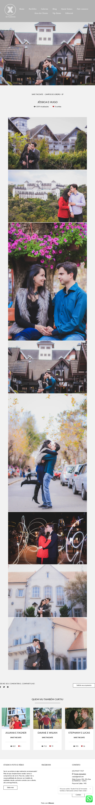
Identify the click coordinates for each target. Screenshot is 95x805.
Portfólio (33, 9)
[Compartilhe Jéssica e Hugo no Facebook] (0, 687)
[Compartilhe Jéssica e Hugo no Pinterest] (8, 687)
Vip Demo (56, 13)
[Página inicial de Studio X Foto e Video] (10, 11)
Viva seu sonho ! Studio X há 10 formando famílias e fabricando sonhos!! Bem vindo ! (73, 790)
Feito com (47, 803)
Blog (55, 9)
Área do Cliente (41, 13)
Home (21, 9)
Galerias (44, 9)
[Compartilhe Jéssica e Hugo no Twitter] (4, 687)
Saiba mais (10, 787)
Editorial (69, 13)
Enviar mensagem (80, 774)
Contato (78, 795)
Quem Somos (66, 9)
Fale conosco (82, 9)
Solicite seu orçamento (84, 685)
